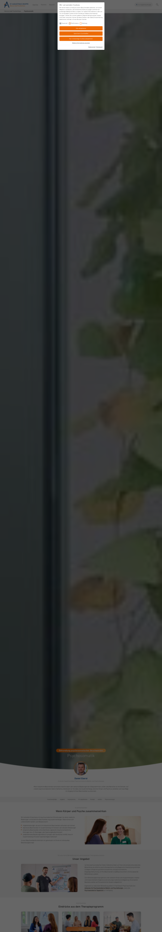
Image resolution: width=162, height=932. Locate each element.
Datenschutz (91, 47)
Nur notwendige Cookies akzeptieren (81, 39)
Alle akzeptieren (81, 28)
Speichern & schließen (81, 33)
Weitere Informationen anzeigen (81, 43)
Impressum (99, 47)
